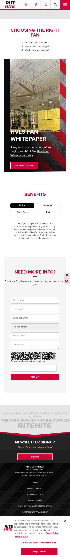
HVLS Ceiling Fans (34, 469)
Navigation (65, 4)
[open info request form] (67, 281)
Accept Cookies (39, 551)
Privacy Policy (35, 488)
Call (45, 4)
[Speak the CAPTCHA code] (54, 358)
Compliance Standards (35, 512)
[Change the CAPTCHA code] (54, 354)
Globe (26, 4)
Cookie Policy (35, 494)
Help (35, 482)
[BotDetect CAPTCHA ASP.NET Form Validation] (31, 356)
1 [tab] (34, 165)
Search (55, 4)
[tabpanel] (35, 118)
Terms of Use (35, 500)
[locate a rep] (67, 276)
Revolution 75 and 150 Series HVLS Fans (34, 472)
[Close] (64, 521)
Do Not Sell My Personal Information (39, 542)
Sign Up (35, 456)
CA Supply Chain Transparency (35, 506)
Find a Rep (36, 4)
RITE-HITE (10, 4)
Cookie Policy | (52, 533)
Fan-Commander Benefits (34, 475)
